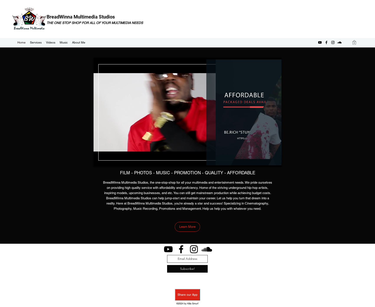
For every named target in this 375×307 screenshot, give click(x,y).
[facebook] (326, 42)
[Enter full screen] (275, 161)
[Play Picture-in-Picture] (268, 161)
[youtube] (320, 42)
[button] (354, 42)
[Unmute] (106, 161)
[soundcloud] (339, 42)
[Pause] (99, 161)
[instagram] (333, 42)
